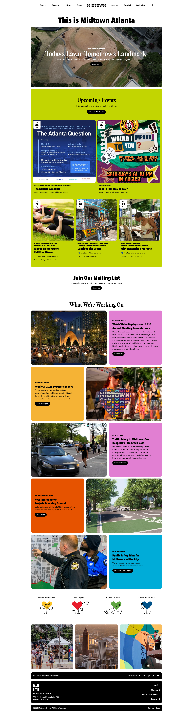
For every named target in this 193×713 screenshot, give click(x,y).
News (68, 5)
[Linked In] (139, 675)
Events (79, 5)
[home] (96, 5)
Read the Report (42, 403)
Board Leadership (150, 694)
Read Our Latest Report (122, 570)
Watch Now (118, 354)
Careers (154, 690)
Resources (114, 5)
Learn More (96, 64)
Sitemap (151, 708)
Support (154, 699)
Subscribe (96, 288)
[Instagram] (148, 675)
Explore (43, 5)
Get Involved (140, 5)
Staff (156, 685)
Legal (158, 708)
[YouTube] (158, 675)
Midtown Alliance (44, 708)
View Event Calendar (96, 112)
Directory (55, 5)
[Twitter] (153, 675)
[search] (152, 5)
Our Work (127, 5)
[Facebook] (144, 675)
